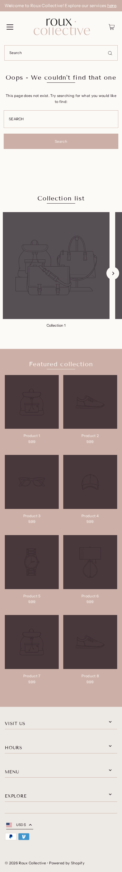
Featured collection (61, 364)
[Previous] (10, 6)
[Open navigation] (10, 27)
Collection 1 (56, 325)
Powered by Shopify (67, 863)
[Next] (112, 6)
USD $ (21, 825)
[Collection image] (56, 265)
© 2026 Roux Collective (25, 863)
